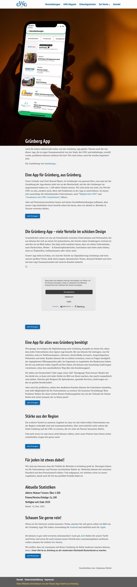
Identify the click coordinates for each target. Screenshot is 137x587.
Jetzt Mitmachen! (33, 556)
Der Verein (103, 4)
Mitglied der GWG (88, 194)
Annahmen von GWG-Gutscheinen (42, 197)
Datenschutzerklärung (34, 579)
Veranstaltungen (52, 4)
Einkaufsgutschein (87, 4)
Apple (103, 527)
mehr (69, 301)
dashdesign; (50, 163)
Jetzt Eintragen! (32, 216)
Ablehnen (69, 297)
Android (74, 527)
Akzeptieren (69, 292)
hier (83, 535)
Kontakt (116, 4)
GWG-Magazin (69, 4)
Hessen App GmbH (57, 583)
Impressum (49, 579)
